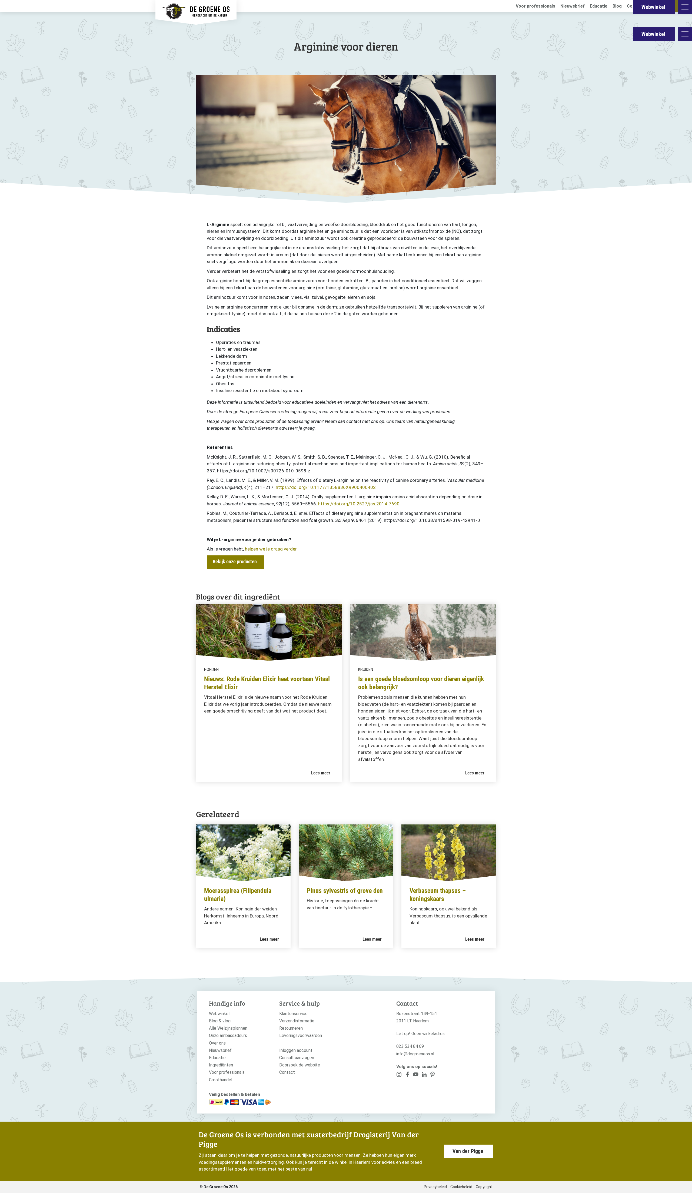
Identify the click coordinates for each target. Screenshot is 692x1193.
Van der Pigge (468, 1151)
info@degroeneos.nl (415, 1053)
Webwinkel (653, 34)
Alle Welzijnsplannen (228, 1028)
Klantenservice (293, 1013)
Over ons (217, 1043)
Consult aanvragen (296, 1057)
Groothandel (220, 1079)
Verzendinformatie (296, 1020)
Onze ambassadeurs (228, 1035)
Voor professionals (535, 6)
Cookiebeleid (461, 1187)
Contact (287, 1072)
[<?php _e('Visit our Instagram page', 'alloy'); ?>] (399, 1075)
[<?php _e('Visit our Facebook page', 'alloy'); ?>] (407, 1075)
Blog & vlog (220, 1020)
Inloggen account (295, 1050)
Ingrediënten (221, 1065)
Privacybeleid (435, 1187)
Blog (617, 6)
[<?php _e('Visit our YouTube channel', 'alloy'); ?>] (416, 1075)
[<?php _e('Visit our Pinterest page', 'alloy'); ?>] (424, 1075)
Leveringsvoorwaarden (300, 1035)
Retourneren (291, 1028)
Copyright (484, 1187)
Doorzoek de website (299, 1065)
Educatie (598, 6)
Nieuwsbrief (572, 6)
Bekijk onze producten (235, 561)
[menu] (685, 34)
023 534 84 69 (410, 1046)
